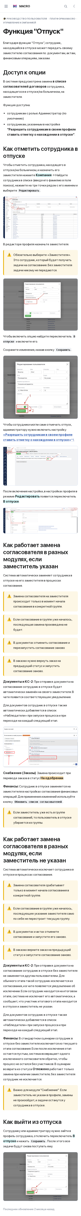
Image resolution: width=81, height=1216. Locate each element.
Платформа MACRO (62, 18)
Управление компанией (19, 22)
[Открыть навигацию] (6, 6)
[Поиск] (65, 6)
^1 (72, 440)
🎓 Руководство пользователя (25, 18)
